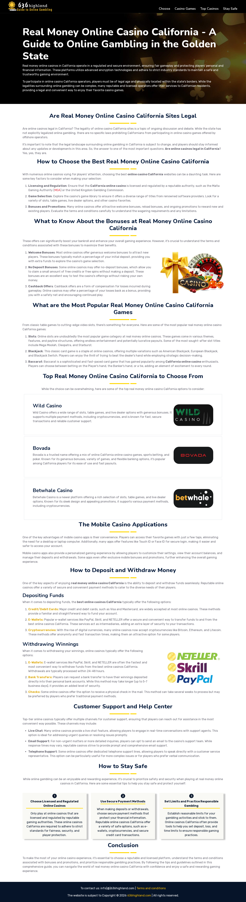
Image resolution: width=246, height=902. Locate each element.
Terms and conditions (151, 888)
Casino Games (185, 8)
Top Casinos (209, 8)
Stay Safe (230, 8)
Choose (164, 8)
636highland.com (139, 895)
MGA (57, 190)
